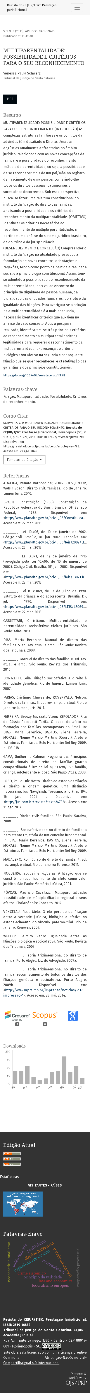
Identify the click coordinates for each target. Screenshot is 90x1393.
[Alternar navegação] (77, 7)
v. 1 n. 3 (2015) (13, 31)
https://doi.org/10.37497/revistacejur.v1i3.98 (34, 375)
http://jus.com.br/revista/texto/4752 (34, 802)
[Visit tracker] (23, 1204)
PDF (10, 99)
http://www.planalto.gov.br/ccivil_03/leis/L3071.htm (46, 577)
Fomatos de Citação (23, 460)
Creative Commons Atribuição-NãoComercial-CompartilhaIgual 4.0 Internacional (45, 1357)
